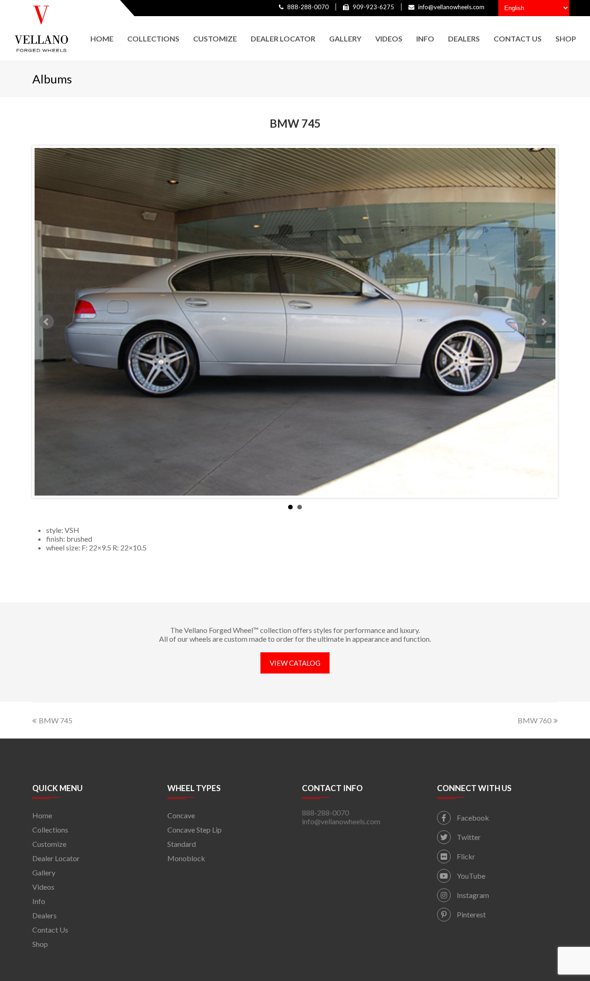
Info (38, 901)
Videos (43, 886)
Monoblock (186, 858)
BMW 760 (534, 720)
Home (42, 815)
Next (543, 321)
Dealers (44, 915)
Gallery (43, 872)
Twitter (468, 837)
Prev (46, 321)
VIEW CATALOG (295, 663)
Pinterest (470, 914)
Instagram (472, 895)
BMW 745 (55, 720)
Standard (181, 843)
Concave (181, 815)
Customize (49, 843)
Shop (40, 944)
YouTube (470, 875)
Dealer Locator (56, 858)
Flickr (465, 856)
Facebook (472, 817)
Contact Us (50, 929)
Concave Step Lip (194, 829)
